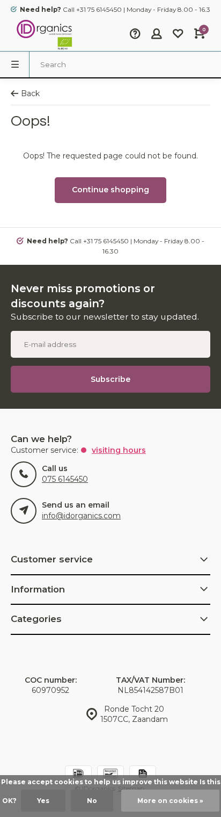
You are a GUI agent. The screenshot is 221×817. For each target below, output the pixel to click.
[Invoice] (142, 774)
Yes (43, 801)
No (92, 801)
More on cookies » (170, 801)
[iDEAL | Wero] (78, 774)
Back (30, 93)
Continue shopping (110, 189)
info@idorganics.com (81, 515)
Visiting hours (119, 450)
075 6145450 (65, 479)
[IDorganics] (43, 35)
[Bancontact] (110, 774)
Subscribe (110, 379)
